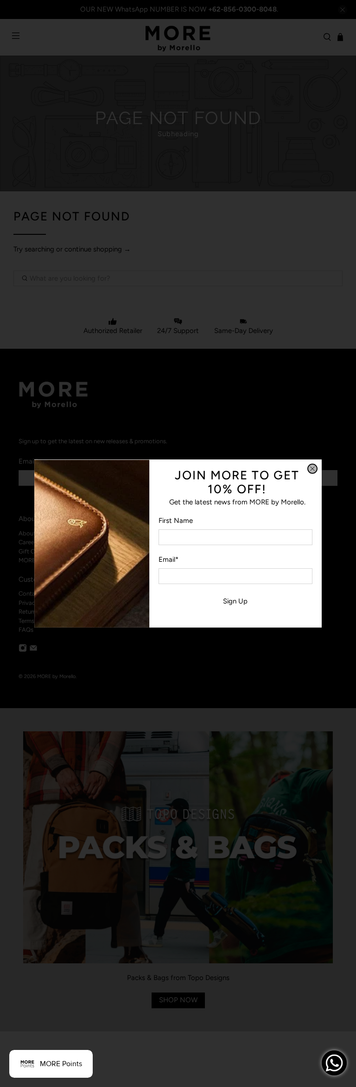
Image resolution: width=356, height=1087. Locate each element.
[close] (312, 468)
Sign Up (235, 601)
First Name (176, 520)
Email (168, 559)
